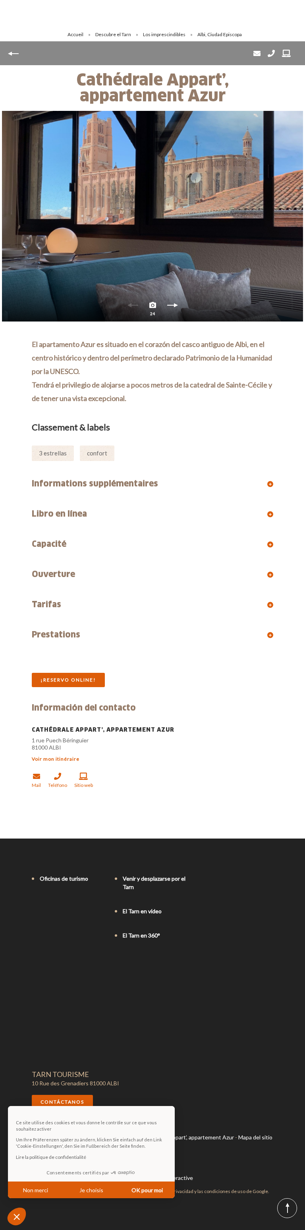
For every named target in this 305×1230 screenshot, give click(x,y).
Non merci (35, 1190)
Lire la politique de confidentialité (51, 1157)
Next (172, 307)
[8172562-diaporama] (152, 216)
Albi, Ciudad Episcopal (220, 34)
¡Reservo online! (68, 680)
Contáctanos (62, 1102)
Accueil (75, 34)
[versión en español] (69, 968)
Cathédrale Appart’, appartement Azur (186, 1137)
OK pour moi (147, 1190)
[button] (16, 1216)
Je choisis (91, 1190)
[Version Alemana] (58, 968)
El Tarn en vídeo (142, 911)
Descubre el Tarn (113, 34)
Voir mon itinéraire (55, 759)
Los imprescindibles (164, 34)
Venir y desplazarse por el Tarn (154, 882)
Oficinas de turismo (64, 878)
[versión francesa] (36, 968)
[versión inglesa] (47, 968)
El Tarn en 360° (141, 935)
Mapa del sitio (255, 1137)
